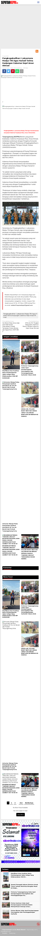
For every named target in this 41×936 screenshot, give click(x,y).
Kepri (12, 68)
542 (21, 803)
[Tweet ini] (8, 71)
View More (20, 814)
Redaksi (4, 933)
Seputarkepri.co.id (9, 929)
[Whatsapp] (17, 71)
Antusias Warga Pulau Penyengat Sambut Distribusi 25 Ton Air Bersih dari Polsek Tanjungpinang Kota (10, 527)
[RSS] (37, 51)
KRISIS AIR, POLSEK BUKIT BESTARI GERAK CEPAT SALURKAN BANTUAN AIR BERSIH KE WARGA (29, 412)
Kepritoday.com (32, 929)
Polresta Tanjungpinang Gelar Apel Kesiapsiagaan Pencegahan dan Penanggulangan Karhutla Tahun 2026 (29, 610)
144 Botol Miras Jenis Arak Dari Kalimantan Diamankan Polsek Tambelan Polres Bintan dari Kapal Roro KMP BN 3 (10, 326)
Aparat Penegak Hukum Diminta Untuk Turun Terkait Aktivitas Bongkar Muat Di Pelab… (24, 886)
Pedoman (12, 933)
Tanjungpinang (18, 68)
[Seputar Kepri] (9, 2)
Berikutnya (29, 803)
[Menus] (38, 2)
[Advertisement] (20, 26)
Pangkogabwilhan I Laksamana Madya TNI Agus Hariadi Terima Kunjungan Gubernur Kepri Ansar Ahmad (20, 315)
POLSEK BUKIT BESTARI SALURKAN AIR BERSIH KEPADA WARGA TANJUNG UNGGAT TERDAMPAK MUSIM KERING (29, 792)
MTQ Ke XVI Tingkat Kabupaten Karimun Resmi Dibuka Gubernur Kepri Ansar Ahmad (31, 324)
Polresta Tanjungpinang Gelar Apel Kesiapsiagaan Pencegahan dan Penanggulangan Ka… (23, 893)
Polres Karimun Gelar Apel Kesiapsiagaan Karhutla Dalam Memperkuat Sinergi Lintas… (21, 904)
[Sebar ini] (4, 71)
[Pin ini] (13, 71)
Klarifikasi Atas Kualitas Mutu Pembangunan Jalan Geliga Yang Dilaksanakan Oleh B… (22, 875)
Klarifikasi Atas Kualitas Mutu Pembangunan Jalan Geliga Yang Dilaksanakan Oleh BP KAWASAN (10, 374)
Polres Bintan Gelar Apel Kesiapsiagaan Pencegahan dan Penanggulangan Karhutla (25, 912)
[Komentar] (21, 71)
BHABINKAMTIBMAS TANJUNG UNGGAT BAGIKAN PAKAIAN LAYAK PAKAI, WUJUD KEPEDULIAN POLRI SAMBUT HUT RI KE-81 (11, 788)
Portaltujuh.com (6, 931)
